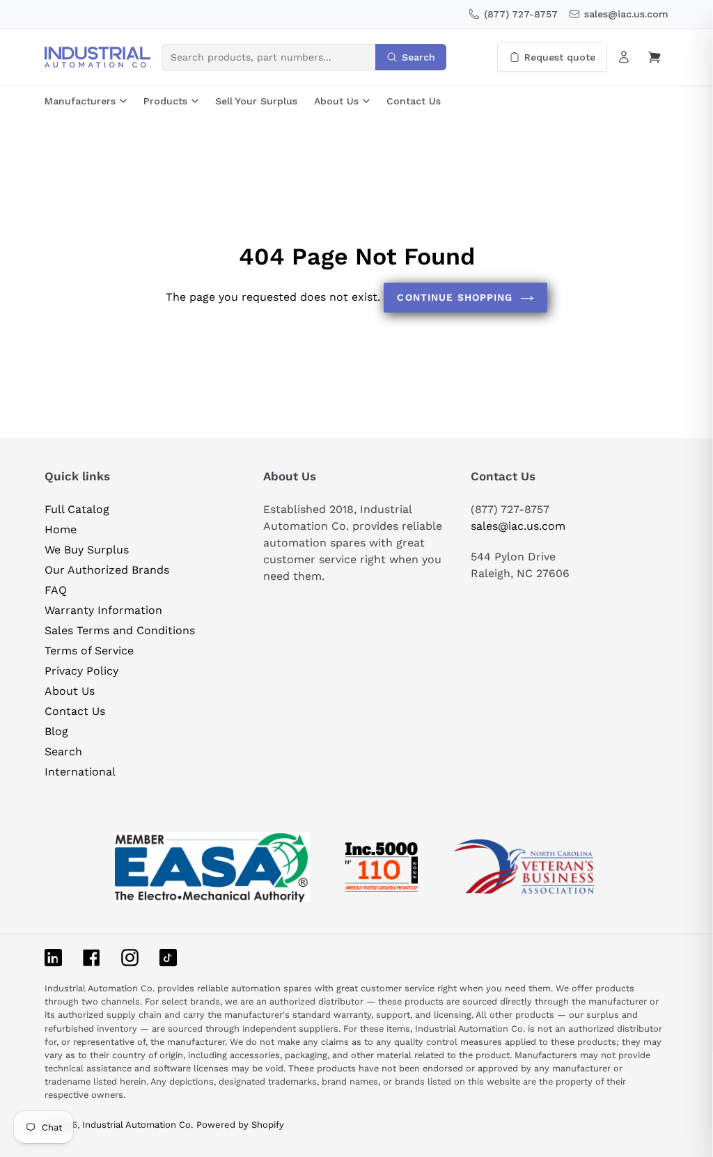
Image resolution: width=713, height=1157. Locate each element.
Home (61, 529)
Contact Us (413, 101)
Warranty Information (103, 610)
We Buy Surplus (87, 549)
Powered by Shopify (240, 1124)
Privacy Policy (81, 670)
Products (165, 101)
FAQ (56, 590)
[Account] (624, 57)
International (80, 771)
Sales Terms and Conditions (120, 630)
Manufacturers (80, 101)
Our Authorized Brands (107, 569)
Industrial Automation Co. (137, 1124)
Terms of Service (89, 650)
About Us (336, 101)
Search (63, 751)
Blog (56, 731)
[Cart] (654, 57)
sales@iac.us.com (518, 526)
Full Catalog (77, 509)
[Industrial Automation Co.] (97, 57)
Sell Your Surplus (256, 101)
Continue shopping (454, 297)
